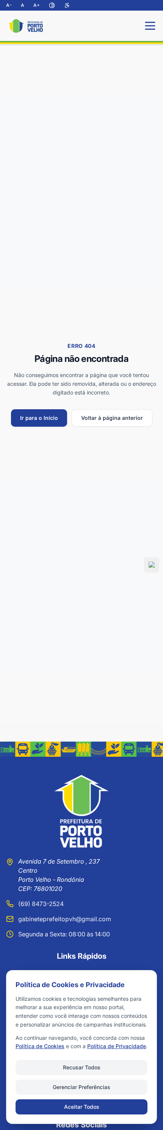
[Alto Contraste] (52, 5)
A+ (36, 5)
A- (9, 5)
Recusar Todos (81, 1067)
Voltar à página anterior (112, 418)
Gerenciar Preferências (81, 1087)
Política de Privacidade (116, 1046)
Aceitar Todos (81, 1106)
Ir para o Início (39, 418)
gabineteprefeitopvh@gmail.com (64, 919)
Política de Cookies (40, 1046)
